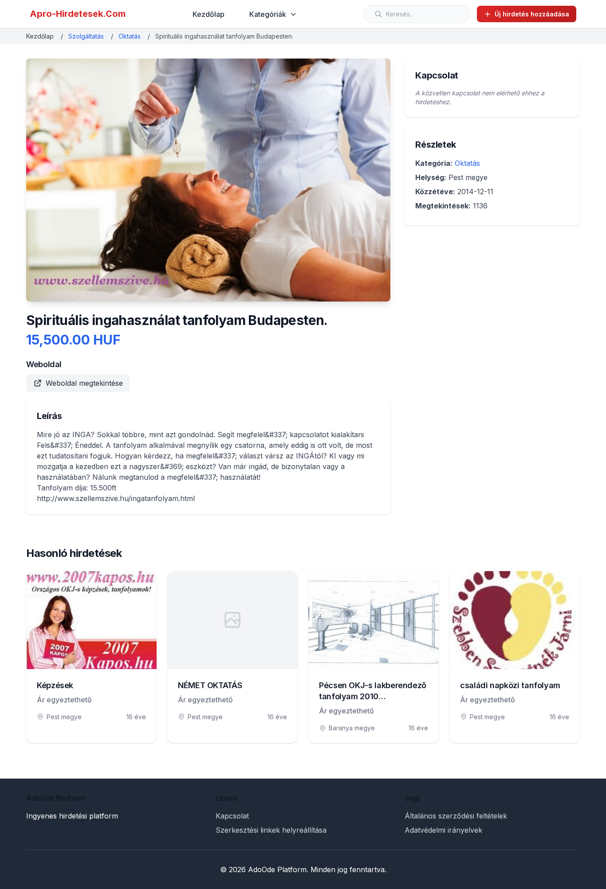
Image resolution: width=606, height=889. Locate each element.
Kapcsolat (232, 815)
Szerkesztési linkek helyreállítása (271, 830)
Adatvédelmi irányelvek (443, 830)
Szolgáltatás (86, 36)
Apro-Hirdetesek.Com (78, 13)
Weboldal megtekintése (84, 383)
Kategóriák (267, 14)
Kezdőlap (208, 14)
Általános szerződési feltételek (456, 815)
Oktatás (129, 36)
